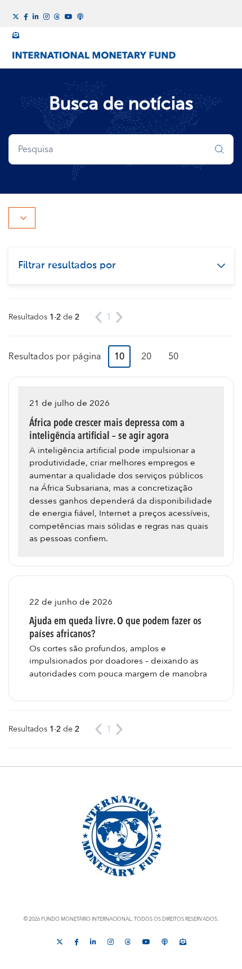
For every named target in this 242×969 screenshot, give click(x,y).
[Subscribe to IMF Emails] (15, 34)
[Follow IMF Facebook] (26, 15)
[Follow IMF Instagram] (46, 15)
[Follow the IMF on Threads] (57, 15)
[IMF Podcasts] (80, 15)
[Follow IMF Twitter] (15, 15)
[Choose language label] (21, 217)
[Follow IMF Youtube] (69, 15)
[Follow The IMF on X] (59, 940)
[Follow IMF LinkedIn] (36, 15)
